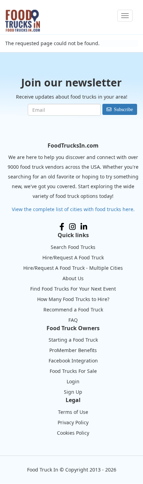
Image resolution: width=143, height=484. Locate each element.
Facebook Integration (73, 360)
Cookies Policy (73, 432)
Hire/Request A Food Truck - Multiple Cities (73, 268)
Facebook (61, 227)
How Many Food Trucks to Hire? (73, 299)
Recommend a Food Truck (73, 309)
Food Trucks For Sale (73, 371)
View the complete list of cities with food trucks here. (73, 209)
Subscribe (123, 109)
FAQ (73, 320)
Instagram (72, 227)
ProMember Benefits (73, 350)
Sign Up (73, 392)
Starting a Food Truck (73, 339)
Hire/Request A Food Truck (73, 257)
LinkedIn (84, 227)
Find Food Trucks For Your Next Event (73, 288)
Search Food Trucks (73, 247)
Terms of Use (73, 412)
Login (73, 381)
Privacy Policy (73, 422)
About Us (73, 278)
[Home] (22, 21)
